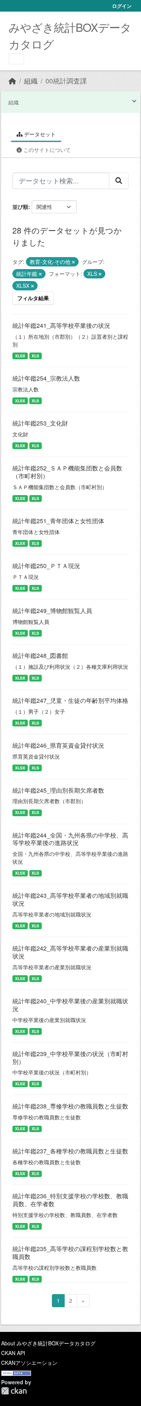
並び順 (20, 206)
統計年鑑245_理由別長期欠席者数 (58, 790)
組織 (31, 80)
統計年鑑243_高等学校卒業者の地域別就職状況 (70, 899)
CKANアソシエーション (29, 1362)
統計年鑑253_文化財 (40, 423)
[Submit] (119, 181)
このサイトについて (46, 149)
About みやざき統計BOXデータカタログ (48, 1343)
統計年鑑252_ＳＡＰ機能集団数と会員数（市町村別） (67, 472)
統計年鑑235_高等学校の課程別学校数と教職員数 (70, 1252)
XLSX (20, 356)
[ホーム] (12, 80)
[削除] (73, 262)
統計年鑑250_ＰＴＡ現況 (46, 565)
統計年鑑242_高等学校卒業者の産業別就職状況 (70, 952)
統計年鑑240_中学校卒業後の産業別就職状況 (70, 1005)
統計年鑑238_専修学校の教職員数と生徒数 (70, 1106)
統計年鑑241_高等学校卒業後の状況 (61, 325)
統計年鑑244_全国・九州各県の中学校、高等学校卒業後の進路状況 (70, 839)
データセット (39, 134)
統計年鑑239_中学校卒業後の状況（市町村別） (70, 1057)
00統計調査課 (66, 80)
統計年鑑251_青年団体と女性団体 (58, 520)
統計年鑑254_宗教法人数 (46, 378)
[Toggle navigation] (16, 59)
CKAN (14, 1391)
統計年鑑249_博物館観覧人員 (52, 610)
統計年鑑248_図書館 (40, 655)
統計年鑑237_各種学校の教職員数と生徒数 (70, 1151)
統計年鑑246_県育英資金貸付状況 (58, 745)
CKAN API (13, 1353)
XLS (35, 356)
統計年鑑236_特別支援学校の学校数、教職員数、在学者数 (70, 1200)
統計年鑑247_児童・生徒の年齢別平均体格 (70, 700)
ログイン (122, 5)
